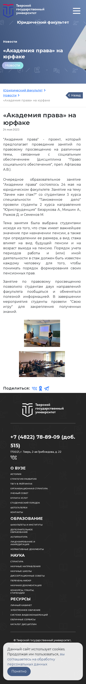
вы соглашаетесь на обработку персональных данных (36, 659)
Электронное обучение (25, 610)
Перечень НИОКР (20, 580)
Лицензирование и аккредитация (22, 543)
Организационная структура (29, 488)
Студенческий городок (25, 502)
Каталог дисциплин (23, 624)
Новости (12, 65)
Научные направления (25, 566)
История (15, 474)
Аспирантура (19, 537)
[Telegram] (46, 388)
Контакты (16, 512)
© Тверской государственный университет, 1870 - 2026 (42, 642)
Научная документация (26, 585)
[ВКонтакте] (34, 388)
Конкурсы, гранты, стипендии (22, 591)
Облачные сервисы (22, 619)
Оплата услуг (19, 498)
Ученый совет (19, 493)
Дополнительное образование (21, 531)
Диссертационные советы (27, 575)
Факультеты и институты (26, 524)
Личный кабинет (21, 605)
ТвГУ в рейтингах (21, 483)
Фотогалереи (18, 507)
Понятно (19, 671)
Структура (16, 561)
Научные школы (21, 571)
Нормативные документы (27, 549)
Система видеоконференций (29, 615)
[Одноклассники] (40, 388)
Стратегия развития (23, 479)
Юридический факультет (23, 90)
